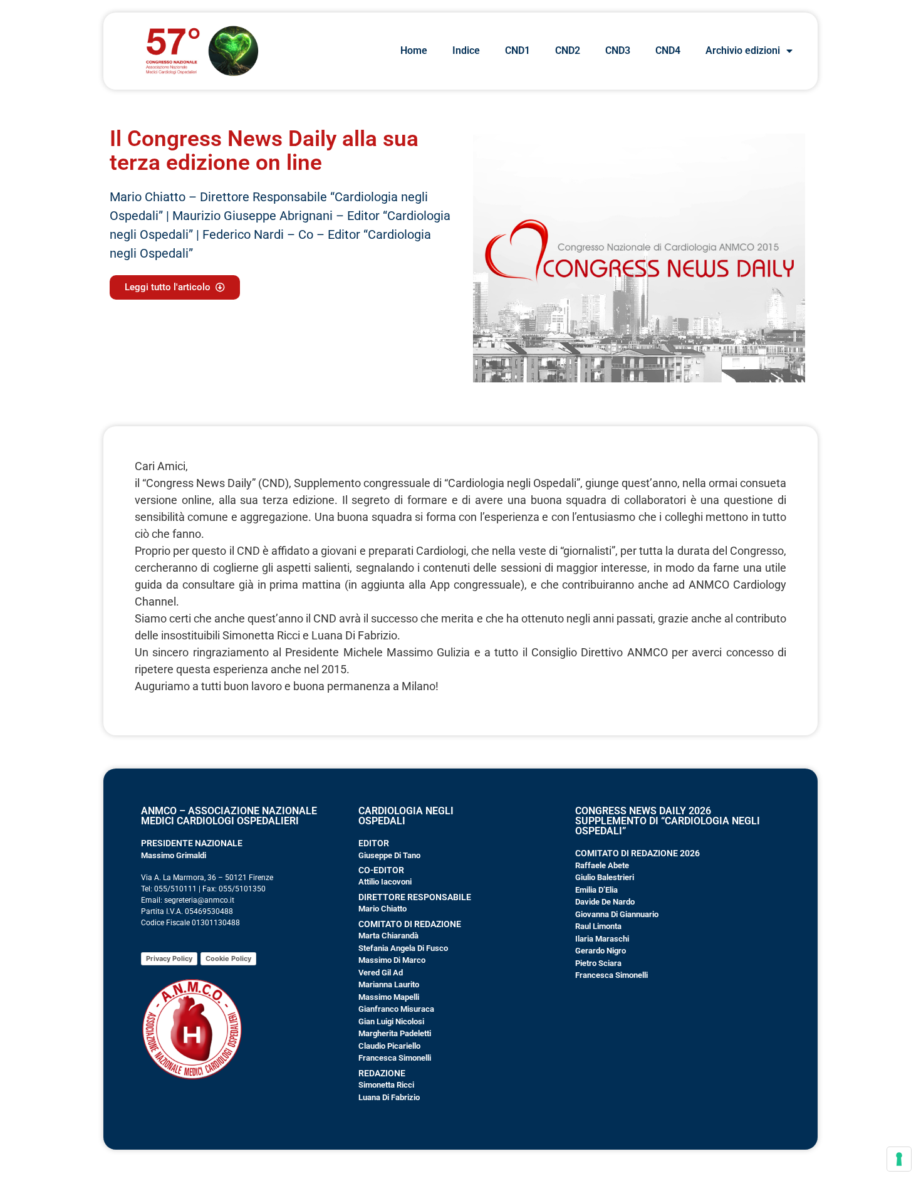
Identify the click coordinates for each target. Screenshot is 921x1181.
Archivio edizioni (742, 50)
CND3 (617, 50)
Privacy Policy (169, 958)
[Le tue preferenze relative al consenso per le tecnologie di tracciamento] (899, 1159)
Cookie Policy (228, 958)
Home (413, 50)
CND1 (517, 50)
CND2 (567, 50)
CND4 (667, 50)
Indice (466, 50)
